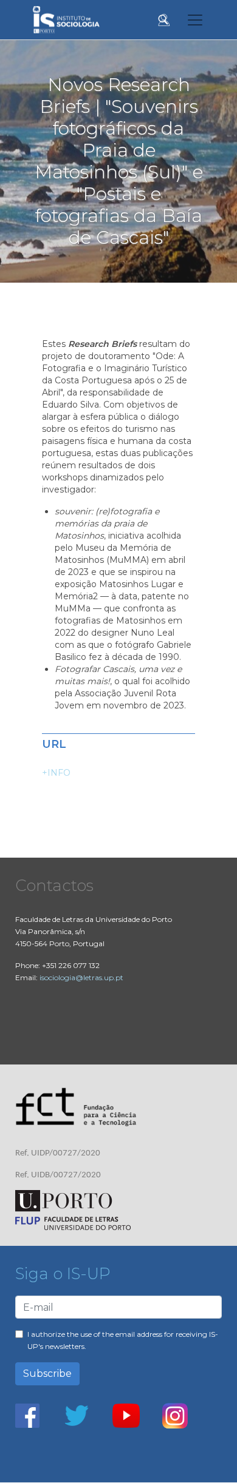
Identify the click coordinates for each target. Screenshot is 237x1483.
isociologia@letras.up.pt (81, 977)
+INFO (56, 772)
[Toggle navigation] (195, 20)
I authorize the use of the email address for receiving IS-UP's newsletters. (122, 1340)
